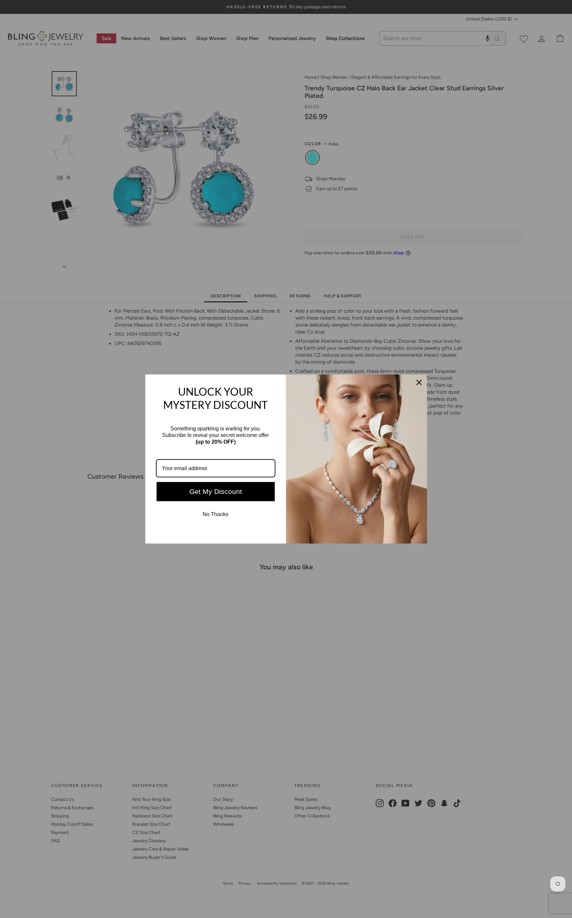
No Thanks (215, 514)
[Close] (419, 382)
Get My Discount (215, 491)
